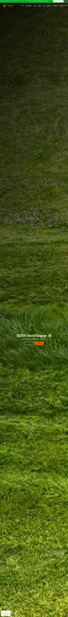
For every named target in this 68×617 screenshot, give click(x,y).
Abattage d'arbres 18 (39, 6)
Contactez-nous (40, 343)
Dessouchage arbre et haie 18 (55, 6)
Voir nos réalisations (29, 343)
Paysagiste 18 (22, 6)
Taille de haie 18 (43, 6)
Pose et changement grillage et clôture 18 (28, 6)
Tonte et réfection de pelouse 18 (48, 6)
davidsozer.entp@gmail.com (23, 1)
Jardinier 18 (66, 6)
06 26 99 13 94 (12, 1)
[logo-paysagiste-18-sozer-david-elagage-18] (8, 6)
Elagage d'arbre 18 (34, 6)
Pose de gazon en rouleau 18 (61, 6)
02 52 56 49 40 (4, 1)
